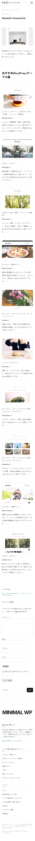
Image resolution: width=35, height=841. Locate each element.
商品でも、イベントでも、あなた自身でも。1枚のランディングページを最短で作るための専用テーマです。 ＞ (17, 373)
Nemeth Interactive (8, 595)
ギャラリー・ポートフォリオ (13, 314)
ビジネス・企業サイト (11, 264)
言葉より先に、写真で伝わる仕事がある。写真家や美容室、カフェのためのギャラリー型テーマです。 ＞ (17, 327)
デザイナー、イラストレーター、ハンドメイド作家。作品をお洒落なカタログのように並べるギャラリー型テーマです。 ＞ (17, 471)
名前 (4, 639)
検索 (30, 690)
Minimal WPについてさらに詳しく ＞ (13, 741)
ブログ (4, 163)
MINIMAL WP (17, 712)
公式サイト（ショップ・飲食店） (12, 758)
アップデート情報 (7, 810)
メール (5, 648)
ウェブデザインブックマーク (11, 10)
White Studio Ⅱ (8, 510)
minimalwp (7, 589)
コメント (5, 617)
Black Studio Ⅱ (8, 268)
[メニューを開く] (32, 3)
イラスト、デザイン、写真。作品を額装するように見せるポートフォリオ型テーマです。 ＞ (17, 422)
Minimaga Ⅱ (6, 167)
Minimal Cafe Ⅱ (8, 118)
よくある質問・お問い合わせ (11, 802)
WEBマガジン (6, 766)
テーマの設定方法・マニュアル (12, 798)
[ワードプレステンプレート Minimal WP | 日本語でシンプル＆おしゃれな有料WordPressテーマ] (11, 2)
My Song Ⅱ (6, 366)
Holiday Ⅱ (6, 320)
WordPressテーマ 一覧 (9, 794)
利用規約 (5, 813)
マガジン (12, 163)
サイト (4, 657)
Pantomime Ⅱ (7, 415)
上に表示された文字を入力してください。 (16, 671)
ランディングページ (10, 112)
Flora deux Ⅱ (7, 219)
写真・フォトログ (7, 774)
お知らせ (5, 806)
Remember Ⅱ (7, 464)
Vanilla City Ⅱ (7, 559)
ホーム (4, 790)
